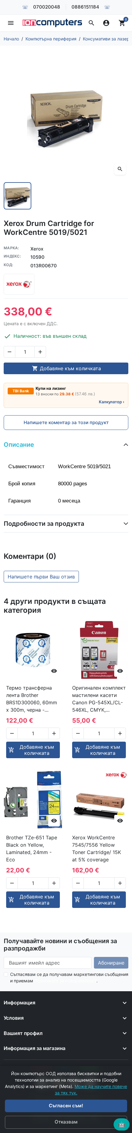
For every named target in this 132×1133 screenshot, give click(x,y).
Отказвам (66, 1122)
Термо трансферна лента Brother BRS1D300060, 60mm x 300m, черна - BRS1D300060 (31, 699)
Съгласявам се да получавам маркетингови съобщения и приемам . (69, 977)
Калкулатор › (111, 401)
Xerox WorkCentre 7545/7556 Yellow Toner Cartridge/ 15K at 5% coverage (96, 848)
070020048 (46, 7)
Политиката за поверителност (65, 980)
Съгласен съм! (66, 1106)
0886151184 (85, 7)
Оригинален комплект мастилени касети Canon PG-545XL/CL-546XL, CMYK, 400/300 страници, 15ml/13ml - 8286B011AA (99, 699)
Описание (19, 444)
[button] (91, 23)
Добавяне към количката (66, 368)
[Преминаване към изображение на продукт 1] (17, 196)
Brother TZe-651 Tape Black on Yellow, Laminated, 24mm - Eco (31, 848)
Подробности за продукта (44, 523)
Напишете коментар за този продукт (66, 422)
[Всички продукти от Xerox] (19, 284)
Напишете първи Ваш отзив (41, 577)
